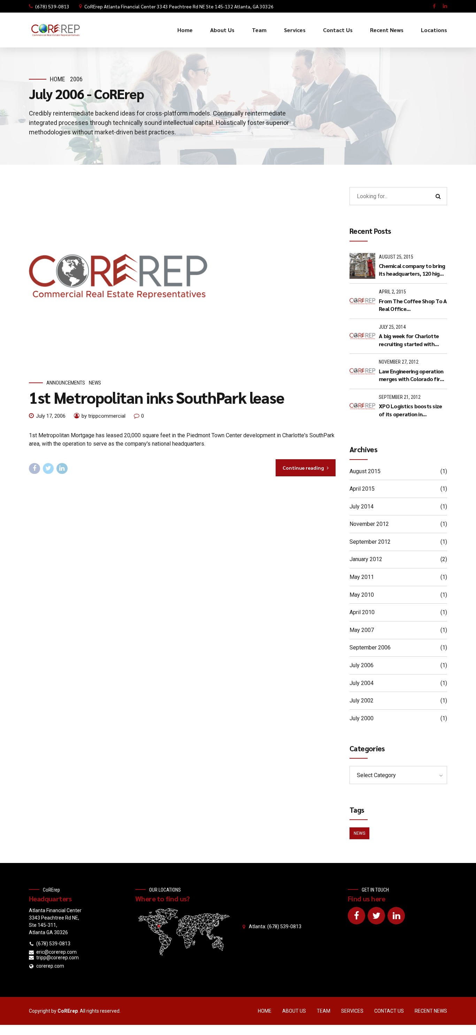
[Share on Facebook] (34, 468)
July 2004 (362, 683)
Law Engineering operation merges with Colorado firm (411, 374)
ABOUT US (294, 1011)
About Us (222, 29)
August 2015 (365, 471)
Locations (434, 29)
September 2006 (370, 647)
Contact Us (338, 29)
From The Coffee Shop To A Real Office (413, 304)
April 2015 (362, 488)
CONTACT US (389, 1011)
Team (259, 29)
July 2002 (362, 700)
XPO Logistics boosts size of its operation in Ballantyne (410, 410)
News (95, 383)
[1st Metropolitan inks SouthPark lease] (182, 276)
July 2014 (362, 506)
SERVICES (352, 1011)
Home (185, 29)
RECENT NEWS (431, 1011)
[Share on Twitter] (48, 468)
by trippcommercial (103, 416)
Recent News (387, 29)
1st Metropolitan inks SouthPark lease (156, 397)
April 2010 (362, 612)
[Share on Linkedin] (62, 468)
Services (295, 29)
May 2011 (362, 577)
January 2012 (366, 559)
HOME (264, 1011)
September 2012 (370, 541)
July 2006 (362, 665)
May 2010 (362, 594)
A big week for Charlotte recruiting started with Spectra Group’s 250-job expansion (409, 340)
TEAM (323, 1011)
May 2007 (362, 630)
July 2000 (362, 718)
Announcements (65, 383)
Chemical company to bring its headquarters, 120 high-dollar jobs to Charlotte (412, 270)
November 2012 (369, 524)
